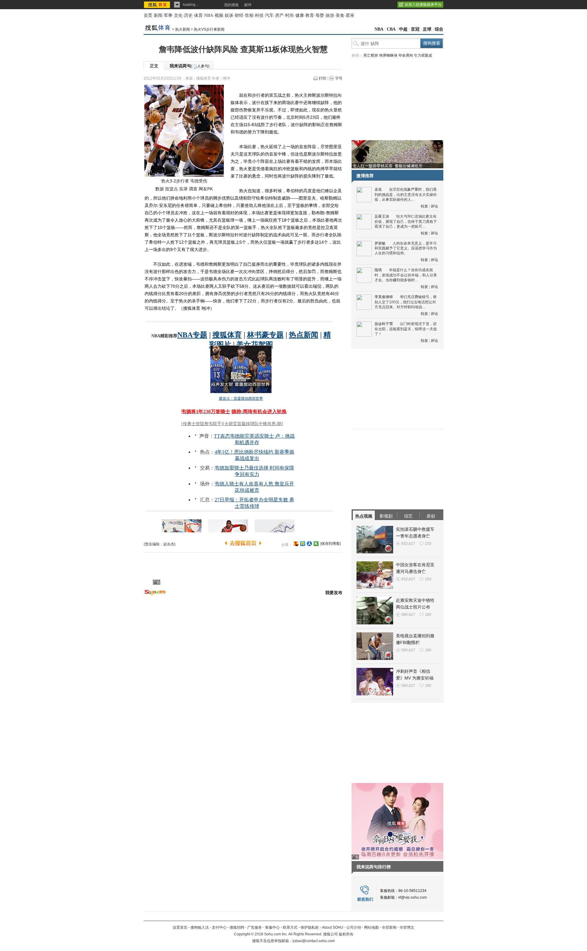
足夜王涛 (382, 216)
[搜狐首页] (157, 4)
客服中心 (272, 927)
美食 (340, 15)
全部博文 (407, 927)
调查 (193, 188)
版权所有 (346, 934)
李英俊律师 (384, 297)
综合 (439, 29)
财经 (239, 15)
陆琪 (378, 270)
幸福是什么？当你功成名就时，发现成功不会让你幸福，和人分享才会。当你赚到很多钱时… (406, 275)
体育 (198, 15)
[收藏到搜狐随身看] (316, 543)
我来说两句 (189, 65)
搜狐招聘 (237, 927)
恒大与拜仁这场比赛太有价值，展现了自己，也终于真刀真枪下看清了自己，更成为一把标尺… (406, 221)
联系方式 (290, 927)
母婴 (320, 15)
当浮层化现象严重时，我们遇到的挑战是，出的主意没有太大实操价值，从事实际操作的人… (406, 194)
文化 (178, 15)
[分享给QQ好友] (302, 543)
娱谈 (229, 15)
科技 (259, 15)
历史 (188, 15)
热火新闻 (182, 29)
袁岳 (378, 189)
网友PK (206, 188)
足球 (427, 29)
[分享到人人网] (309, 543)
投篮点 (171, 188)
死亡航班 (371, 55)
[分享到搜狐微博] (296, 543)
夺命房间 (405, 55)
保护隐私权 (310, 927)
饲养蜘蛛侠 (388, 55)
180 (428, 614)
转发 (424, 206)
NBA (208, 15)
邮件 (248, 5)
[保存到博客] (330, 543)
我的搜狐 (231, 5)
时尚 (289, 15)
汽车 (269, 15)
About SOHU (332, 927)
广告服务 (254, 927)
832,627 (408, 543)
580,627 (408, 614)
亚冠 (415, 29)
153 (428, 543)
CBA (391, 29)
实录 (183, 188)
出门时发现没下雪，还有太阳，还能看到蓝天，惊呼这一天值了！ (406, 329)
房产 (279, 15)
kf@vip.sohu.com (412, 897)
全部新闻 (389, 927)
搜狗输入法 (199, 927)
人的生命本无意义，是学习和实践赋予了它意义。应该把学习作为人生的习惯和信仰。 (406, 248)
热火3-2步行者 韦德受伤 (184, 180)
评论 (434, 206)
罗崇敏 (380, 243)
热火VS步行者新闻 (209, 29)
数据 (159, 188)
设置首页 (180, 927)
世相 (249, 15)
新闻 (158, 15)
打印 (322, 78)
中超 (403, 29)
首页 (148, 15)
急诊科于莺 (384, 324)
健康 (299, 15)
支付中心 (219, 927)
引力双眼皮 (423, 55)
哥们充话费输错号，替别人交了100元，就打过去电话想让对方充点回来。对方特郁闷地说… (406, 302)
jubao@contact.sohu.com (314, 941)
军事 (168, 15)
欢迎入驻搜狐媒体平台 (423, 4)
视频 (219, 15)
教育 (309, 15)
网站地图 (371, 927)
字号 (338, 78)
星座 (350, 15)
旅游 (330, 15)
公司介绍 (353, 927)
